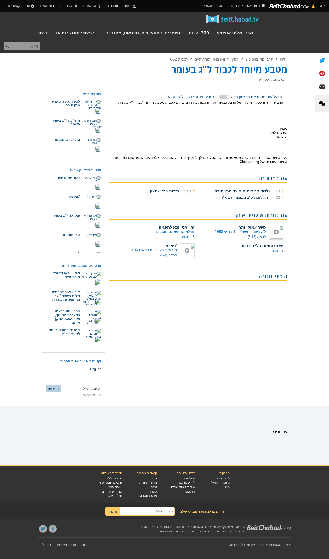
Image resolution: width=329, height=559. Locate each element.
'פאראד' (169, 245)
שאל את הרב (89, 6)
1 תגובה (277, 251)
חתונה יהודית (148, 483)
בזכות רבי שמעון (164, 191)
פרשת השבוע (148, 496)
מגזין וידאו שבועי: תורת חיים (217, 59)
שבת (154, 487)
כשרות (153, 491)
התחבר (127, 6)
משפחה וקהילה (219, 483)
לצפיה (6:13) (257, 237)
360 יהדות (199, 33)
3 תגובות (188, 237)
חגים (154, 478)
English (95, 369)
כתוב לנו (45, 545)
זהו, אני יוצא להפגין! (177, 227)
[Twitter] (43, 529)
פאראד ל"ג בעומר (66, 215)
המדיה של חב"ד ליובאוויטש (247, 545)
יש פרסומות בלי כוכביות (261, 245)
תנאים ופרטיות (66, 545)
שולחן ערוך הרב (112, 491)
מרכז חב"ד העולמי (152, 527)
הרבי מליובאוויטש (235, 33)
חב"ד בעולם (114, 496)
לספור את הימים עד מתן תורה (241, 191)
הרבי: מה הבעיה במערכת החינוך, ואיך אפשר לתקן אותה (67, 317)
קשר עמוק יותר (252, 227)
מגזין (227, 487)
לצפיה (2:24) (168, 255)
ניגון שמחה (71, 234)
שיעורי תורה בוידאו (75, 33)
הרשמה (190, 491)
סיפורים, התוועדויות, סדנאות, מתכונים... (141, 33)
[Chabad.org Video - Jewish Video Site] (232, 19)
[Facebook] (53, 529)
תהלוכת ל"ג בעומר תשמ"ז (245, 197)
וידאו (283, 59)
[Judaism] (292, 6)
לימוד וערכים (221, 478)
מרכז (269, 545)
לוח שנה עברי (186, 483)
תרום (26, 6)
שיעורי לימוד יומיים (183, 487)
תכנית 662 (179, 59)
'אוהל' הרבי (115, 487)
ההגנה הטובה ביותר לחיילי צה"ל (64, 332)
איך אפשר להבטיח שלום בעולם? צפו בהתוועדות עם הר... (65, 296)
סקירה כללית (114, 478)
